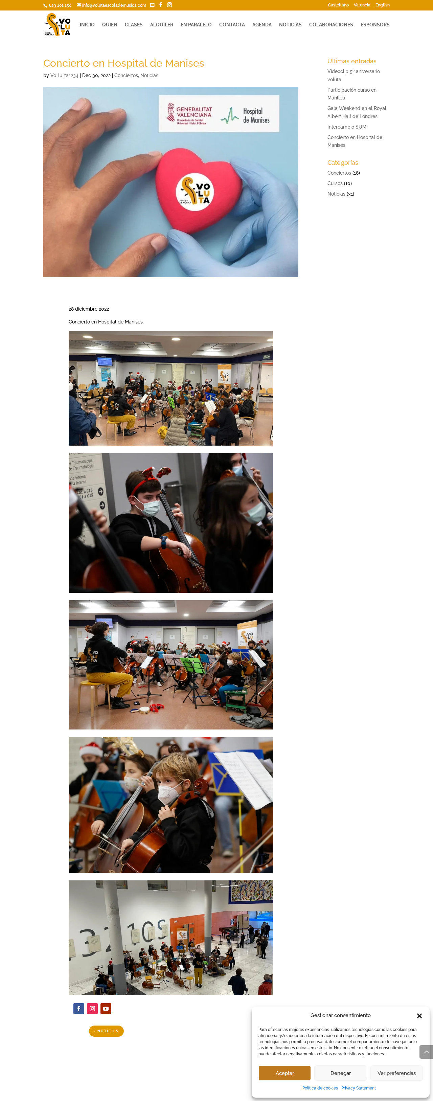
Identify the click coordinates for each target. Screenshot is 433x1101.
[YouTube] (152, 5)
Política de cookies (320, 1088)
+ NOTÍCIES (106, 1031)
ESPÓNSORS (375, 24)
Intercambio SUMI (347, 127)
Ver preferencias (397, 1073)
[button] (419, 1015)
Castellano (338, 5)
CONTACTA (232, 24)
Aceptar (285, 1073)
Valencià (362, 5)
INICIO (87, 24)
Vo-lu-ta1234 (64, 75)
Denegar (341, 1073)
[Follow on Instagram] (92, 1008)
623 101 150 (59, 5)
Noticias (149, 75)
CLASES (134, 24)
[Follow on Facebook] (78, 1008)
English (382, 5)
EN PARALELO (196, 24)
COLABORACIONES (331, 24)
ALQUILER (161, 24)
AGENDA (262, 24)
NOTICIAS (290, 24)
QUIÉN (109, 24)
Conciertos (126, 75)
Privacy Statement (358, 1088)
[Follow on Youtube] (105, 1008)
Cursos (335, 183)
